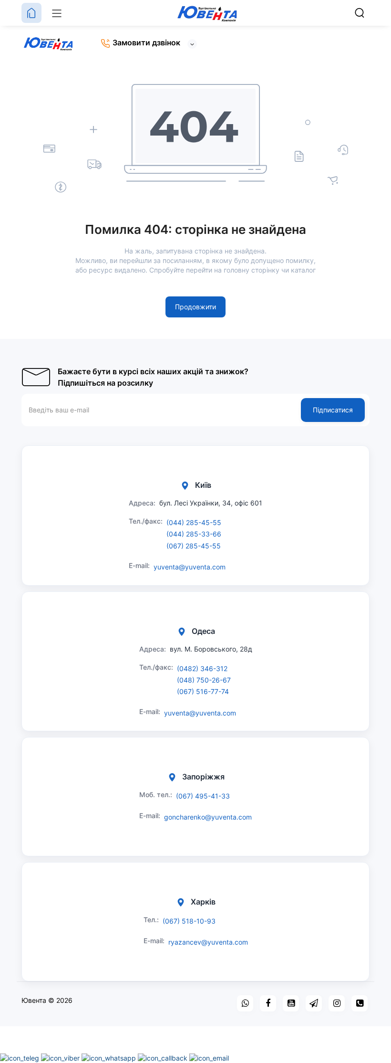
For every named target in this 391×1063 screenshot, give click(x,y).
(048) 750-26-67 (204, 680)
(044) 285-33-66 (193, 534)
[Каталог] (56, 13)
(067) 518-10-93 (189, 921)
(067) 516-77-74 (203, 691)
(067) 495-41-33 (203, 796)
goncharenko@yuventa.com (208, 817)
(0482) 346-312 (202, 668)
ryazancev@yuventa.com (208, 942)
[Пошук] (360, 13)
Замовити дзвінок (145, 42)
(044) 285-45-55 (193, 522)
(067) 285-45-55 (193, 546)
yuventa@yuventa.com (190, 567)
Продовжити (195, 307)
